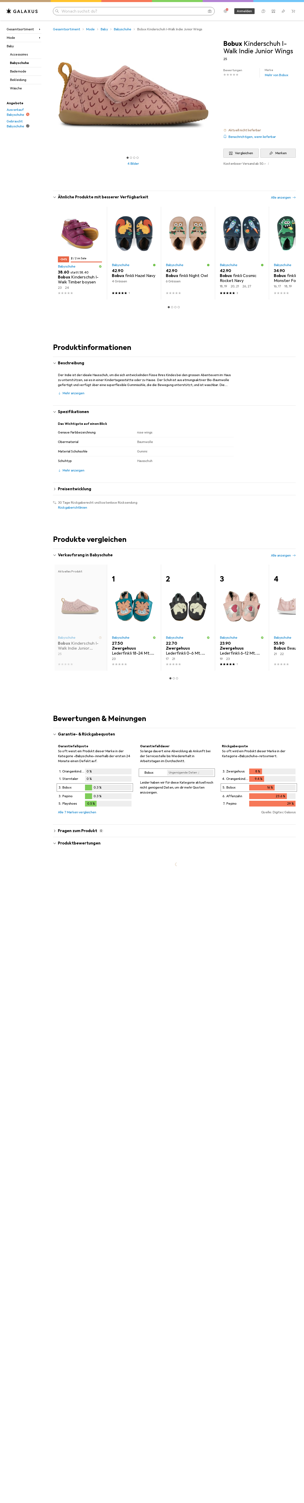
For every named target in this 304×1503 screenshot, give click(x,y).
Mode (11, 38)
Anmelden (244, 11)
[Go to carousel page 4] (179, 307)
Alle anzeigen (281, 197)
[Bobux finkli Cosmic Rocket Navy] (242, 253)
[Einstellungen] (225, 11)
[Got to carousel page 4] (137, 158)
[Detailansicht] (95, 788)
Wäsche (16, 88)
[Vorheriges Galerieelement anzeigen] (52, 95)
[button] (259, 130)
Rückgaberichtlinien (72, 508)
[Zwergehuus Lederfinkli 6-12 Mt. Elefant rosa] (242, 618)
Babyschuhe (19, 63)
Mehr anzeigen (73, 393)
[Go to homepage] (22, 11)
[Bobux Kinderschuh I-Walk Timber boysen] (80, 253)
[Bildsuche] (210, 11)
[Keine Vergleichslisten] (273, 11)
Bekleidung (18, 80)
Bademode (18, 71)
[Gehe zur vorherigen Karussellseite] (60, 253)
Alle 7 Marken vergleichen (77, 812)
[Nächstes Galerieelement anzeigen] (214, 95)
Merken (281, 153)
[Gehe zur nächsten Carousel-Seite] (288, 253)
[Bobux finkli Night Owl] (188, 253)
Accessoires (19, 54)
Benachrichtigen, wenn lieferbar (252, 137)
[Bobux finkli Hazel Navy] (134, 253)
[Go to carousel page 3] (175, 307)
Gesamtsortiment (20, 29)
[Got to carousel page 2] (131, 158)
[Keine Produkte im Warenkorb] (293, 11)
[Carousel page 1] (128, 158)
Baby (10, 46)
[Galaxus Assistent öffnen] (263, 11)
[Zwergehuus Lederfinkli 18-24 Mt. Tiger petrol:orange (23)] (134, 618)
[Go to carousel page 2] (172, 307)
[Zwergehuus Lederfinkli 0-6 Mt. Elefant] (188, 618)
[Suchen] (57, 11)
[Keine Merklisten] (283, 11)
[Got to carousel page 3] (134, 158)
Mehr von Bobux (276, 72)
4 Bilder (133, 164)
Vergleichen (244, 153)
